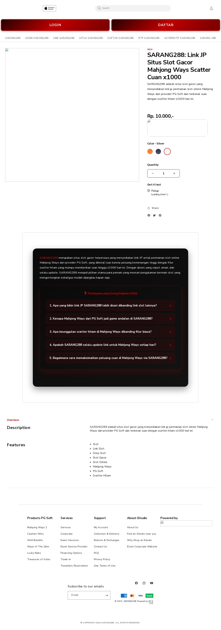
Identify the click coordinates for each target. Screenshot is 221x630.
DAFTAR (166, 25)
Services (66, 527)
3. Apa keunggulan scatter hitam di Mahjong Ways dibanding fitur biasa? (101, 332)
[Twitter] (155, 216)
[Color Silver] (167, 151)
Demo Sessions (70, 540)
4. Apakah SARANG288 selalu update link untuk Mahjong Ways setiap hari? (103, 345)
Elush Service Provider (74, 546)
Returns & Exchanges (106, 540)
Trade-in (66, 559)
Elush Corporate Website (142, 546)
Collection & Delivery (106, 533)
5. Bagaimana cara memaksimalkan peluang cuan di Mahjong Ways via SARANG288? (108, 358)
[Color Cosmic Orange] (150, 151)
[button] (12, 38)
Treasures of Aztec (38, 559)
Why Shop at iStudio (139, 540)
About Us (132, 527)
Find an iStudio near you (141, 533)
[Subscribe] (106, 595)
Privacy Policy (102, 559)
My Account (101, 527)
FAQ (96, 553)
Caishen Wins (35, 533)
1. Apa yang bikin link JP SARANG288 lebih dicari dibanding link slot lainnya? (103, 305)
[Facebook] (149, 216)
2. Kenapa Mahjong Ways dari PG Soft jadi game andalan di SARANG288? (101, 319)
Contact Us (100, 546)
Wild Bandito (35, 540)
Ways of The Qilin (38, 546)
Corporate (67, 533)
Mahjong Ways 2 (37, 527)
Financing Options (71, 553)
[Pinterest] (160, 216)
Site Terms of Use (105, 565)
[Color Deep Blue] (158, 151)
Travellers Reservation (74, 565)
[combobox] (133, 8)
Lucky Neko (34, 553)
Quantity (152, 165)
